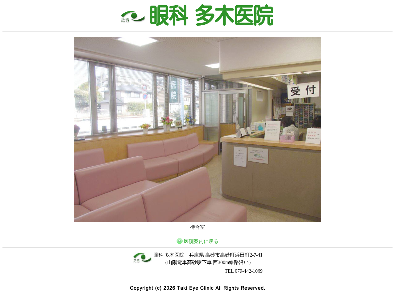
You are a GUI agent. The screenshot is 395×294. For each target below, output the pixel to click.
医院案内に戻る (201, 241)
